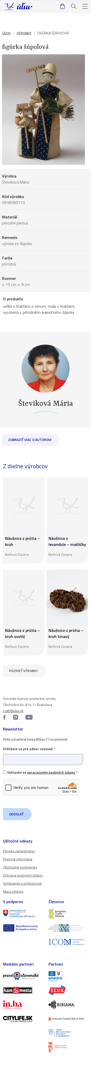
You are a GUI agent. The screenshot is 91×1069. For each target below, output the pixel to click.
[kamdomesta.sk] (22, 990)
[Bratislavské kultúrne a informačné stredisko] (68, 1047)
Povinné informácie (17, 859)
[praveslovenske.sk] (22, 976)
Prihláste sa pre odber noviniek (29, 748)
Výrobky (24, 33)
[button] (85, 6)
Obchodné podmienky (20, 867)
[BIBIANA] (68, 1004)
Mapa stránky (13, 891)
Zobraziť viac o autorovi (30, 439)
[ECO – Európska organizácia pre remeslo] (68, 928)
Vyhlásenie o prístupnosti (22, 883)
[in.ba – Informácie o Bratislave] (22, 1004)
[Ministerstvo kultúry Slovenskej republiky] (22, 914)
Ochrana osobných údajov (23, 875)
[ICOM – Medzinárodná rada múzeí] (68, 942)
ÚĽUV (6, 33)
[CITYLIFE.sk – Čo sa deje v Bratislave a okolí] (22, 1019)
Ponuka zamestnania (19, 851)
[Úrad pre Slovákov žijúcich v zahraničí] (68, 1033)
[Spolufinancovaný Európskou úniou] (22, 928)
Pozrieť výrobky (23, 670)
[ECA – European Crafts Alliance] (68, 914)
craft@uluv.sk (13, 710)
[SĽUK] (68, 990)
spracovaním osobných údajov (51, 772)
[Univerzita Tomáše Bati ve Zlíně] (68, 1019)
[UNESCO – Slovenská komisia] (68, 976)
